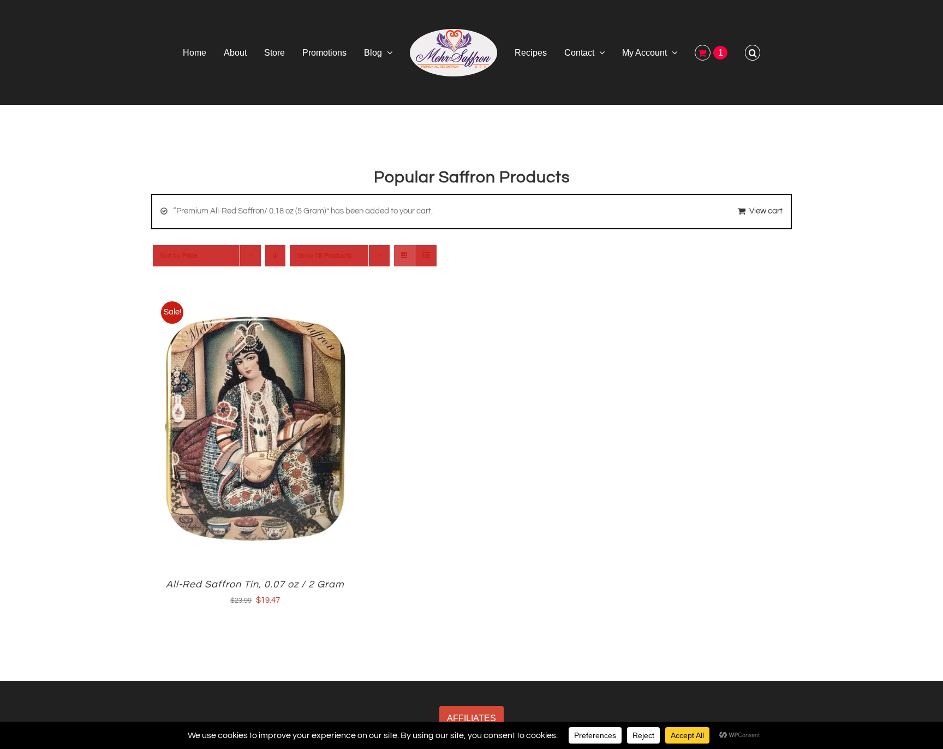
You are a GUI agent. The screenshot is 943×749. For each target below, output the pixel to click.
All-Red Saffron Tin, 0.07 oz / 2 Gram (255, 584)
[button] (714, 52)
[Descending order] (275, 256)
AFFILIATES (471, 718)
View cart (766, 211)
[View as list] (426, 255)
